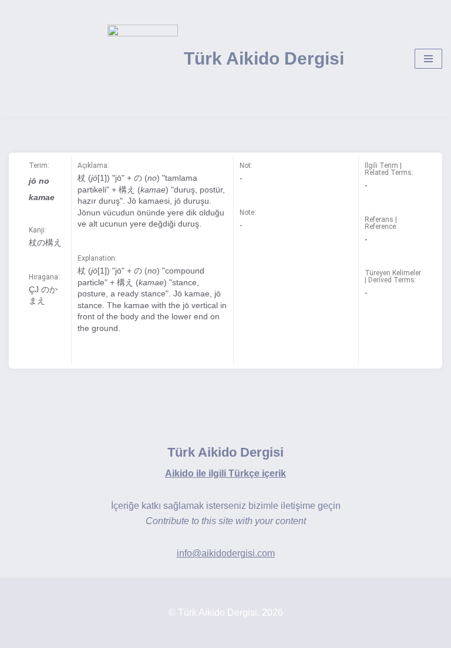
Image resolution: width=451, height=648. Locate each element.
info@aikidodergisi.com (226, 553)
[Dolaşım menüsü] (428, 59)
